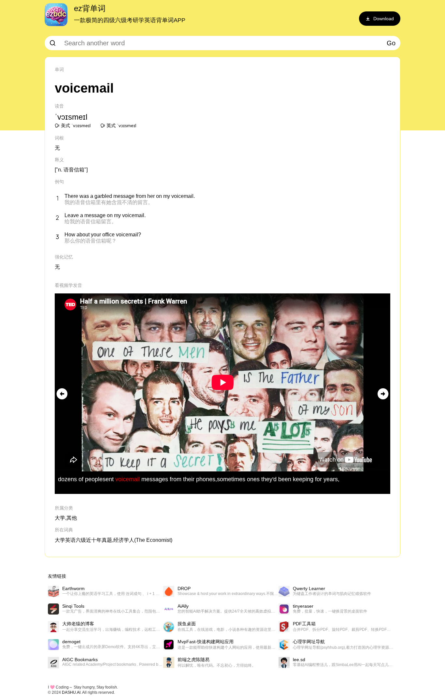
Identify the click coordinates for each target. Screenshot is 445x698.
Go (391, 43)
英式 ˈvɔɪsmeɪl (121, 125)
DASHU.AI (71, 692)
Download (383, 18)
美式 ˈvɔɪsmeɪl (76, 125)
